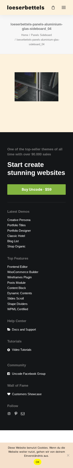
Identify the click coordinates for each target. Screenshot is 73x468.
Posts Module (16, 282)
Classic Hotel (16, 236)
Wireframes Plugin (19, 277)
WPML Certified (17, 309)
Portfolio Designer (19, 230)
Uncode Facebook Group (28, 373)
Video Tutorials (21, 349)
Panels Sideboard (41, 35)
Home (24, 35)
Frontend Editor (17, 266)
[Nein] (68, 455)
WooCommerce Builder (22, 272)
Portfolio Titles (16, 225)
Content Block (16, 288)
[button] (63, 7)
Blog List (13, 241)
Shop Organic (16, 246)
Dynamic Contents (19, 293)
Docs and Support (24, 329)
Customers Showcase (27, 394)
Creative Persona (18, 220)
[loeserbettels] (25, 7)
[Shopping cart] (51, 7)
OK (38, 462)
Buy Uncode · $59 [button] (37, 189)
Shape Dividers (17, 304)
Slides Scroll (15, 298)
